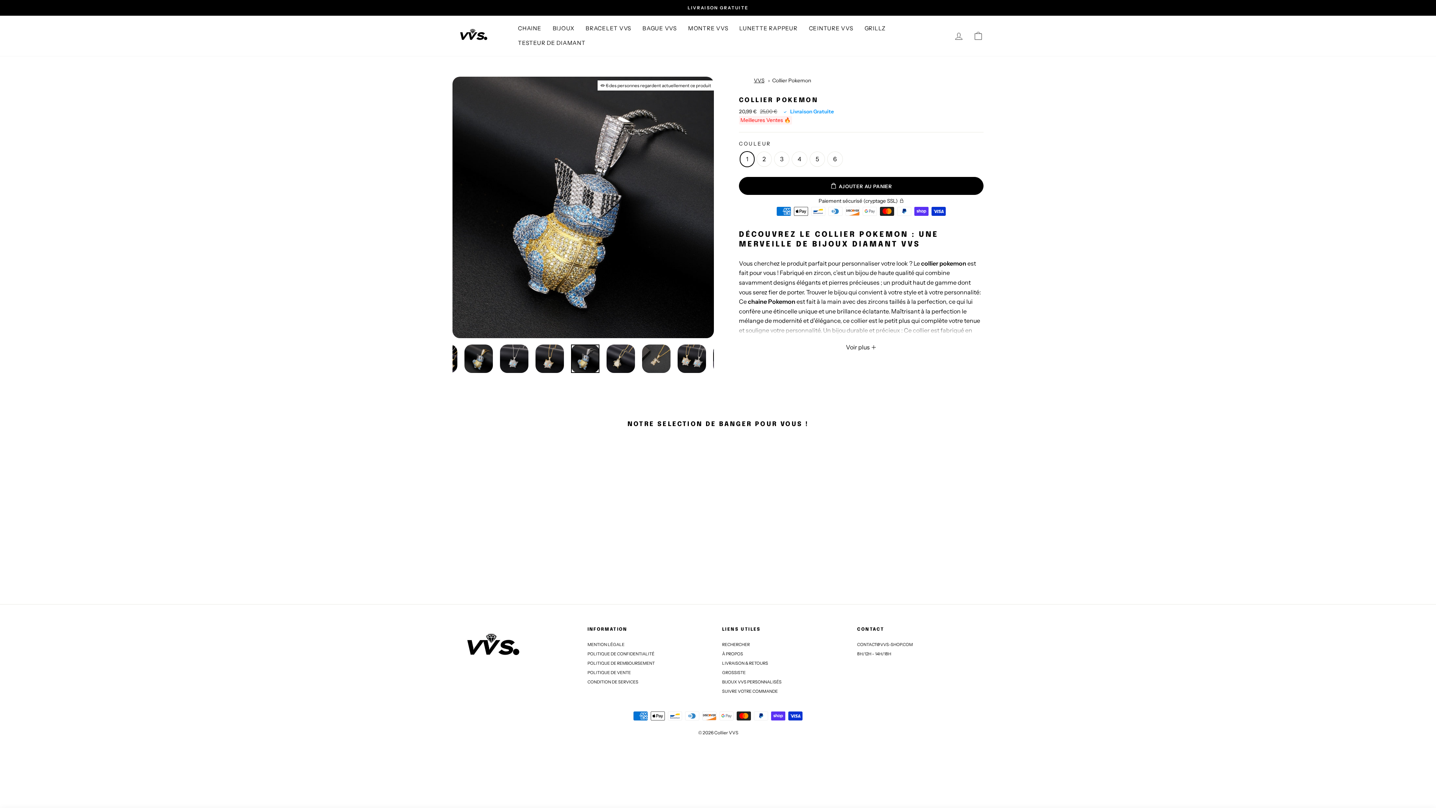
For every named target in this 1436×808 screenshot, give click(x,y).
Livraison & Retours (745, 663)
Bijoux (564, 28)
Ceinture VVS (831, 28)
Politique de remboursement (621, 663)
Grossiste (734, 672)
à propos (732, 653)
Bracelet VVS (608, 28)
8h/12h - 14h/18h (874, 653)
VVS (759, 80)
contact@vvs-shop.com (885, 644)
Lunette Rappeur (768, 28)
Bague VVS (659, 28)
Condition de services (612, 682)
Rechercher (736, 644)
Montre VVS (708, 28)
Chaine (529, 28)
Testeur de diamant (552, 42)
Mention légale (606, 644)
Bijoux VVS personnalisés (752, 682)
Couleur (755, 144)
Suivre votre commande (750, 691)
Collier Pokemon (791, 80)
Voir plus (858, 347)
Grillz (875, 28)
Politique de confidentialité (620, 653)
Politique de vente (609, 672)
